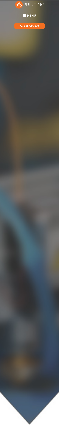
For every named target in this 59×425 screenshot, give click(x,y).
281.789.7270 (31, 26)
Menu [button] (31, 15)
